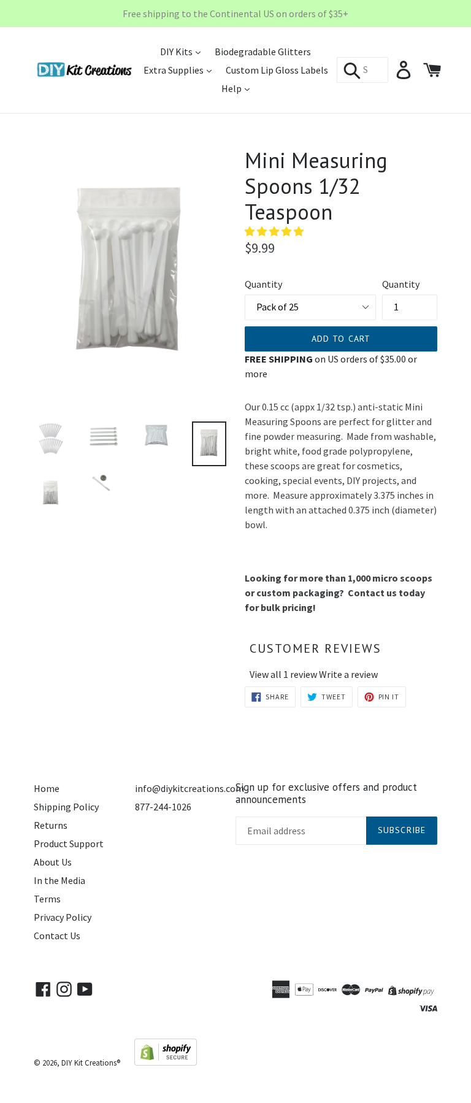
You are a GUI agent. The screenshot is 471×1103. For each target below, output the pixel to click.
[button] (275, 231)
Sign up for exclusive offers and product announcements (326, 793)
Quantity (263, 284)
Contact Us (57, 935)
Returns (50, 825)
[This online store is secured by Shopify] (165, 1062)
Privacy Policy (62, 917)
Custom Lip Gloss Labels (277, 70)
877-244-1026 (163, 807)
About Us (53, 862)
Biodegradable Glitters (263, 51)
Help (232, 88)
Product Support (69, 843)
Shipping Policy (66, 807)
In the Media (59, 880)
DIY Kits (177, 51)
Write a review (348, 674)
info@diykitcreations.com (189, 788)
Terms (47, 899)
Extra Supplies (174, 70)
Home (46, 788)
